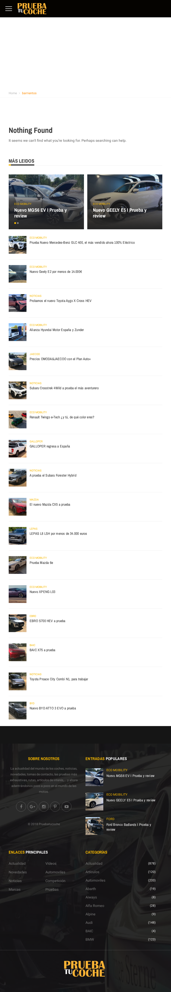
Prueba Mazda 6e (41, 562)
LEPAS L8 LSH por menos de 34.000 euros (58, 533)
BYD (32, 703)
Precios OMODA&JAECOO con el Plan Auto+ (60, 358)
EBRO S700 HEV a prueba (47, 620)
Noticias (35, 296)
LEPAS (33, 529)
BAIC (32, 645)
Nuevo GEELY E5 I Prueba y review (120, 213)
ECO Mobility (22, 204)
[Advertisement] (85, 55)
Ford (110, 819)
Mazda (34, 500)
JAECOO (35, 354)
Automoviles (55, 872)
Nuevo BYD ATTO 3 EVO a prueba (53, 708)
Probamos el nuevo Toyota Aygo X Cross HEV (61, 300)
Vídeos (50, 863)
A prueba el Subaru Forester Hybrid (53, 475)
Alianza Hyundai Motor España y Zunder (57, 329)
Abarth (91, 889)
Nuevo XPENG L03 (42, 591)
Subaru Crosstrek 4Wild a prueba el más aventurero (64, 387)
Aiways (91, 897)
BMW (90, 939)
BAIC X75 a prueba (42, 649)
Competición (55, 881)
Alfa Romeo (95, 905)
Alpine (91, 914)
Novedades (18, 872)
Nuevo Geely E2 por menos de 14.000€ (56, 271)
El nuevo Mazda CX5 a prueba (50, 504)
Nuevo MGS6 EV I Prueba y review (40, 213)
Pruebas (52, 889)
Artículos (92, 872)
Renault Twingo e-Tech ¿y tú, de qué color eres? (62, 417)
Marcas (14, 889)
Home (13, 93)
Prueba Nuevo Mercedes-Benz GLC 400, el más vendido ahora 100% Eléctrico (82, 242)
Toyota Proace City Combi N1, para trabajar (59, 679)
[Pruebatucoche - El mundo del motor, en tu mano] (32, 8)
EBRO (33, 616)
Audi (89, 922)
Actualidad (17, 863)
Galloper (36, 441)
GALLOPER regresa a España (50, 446)
